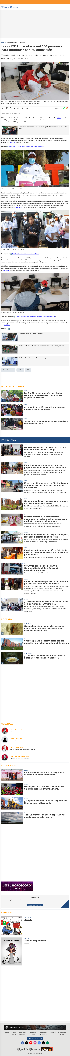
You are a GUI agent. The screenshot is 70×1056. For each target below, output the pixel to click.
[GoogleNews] (39, 1042)
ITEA (59, 118)
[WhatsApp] (11, 108)
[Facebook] (2, 108)
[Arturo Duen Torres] (4, 739)
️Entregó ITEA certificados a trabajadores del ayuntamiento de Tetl (35, 316)
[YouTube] (30, 1042)
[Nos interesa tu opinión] (35, 1027)
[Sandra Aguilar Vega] (4, 748)
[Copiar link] (22, 108)
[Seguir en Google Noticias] (67, 108)
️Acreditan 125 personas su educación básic (25, 254)
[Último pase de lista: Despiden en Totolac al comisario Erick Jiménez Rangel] (12, 452)
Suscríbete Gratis (35, 905)
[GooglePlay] (47, 1042)
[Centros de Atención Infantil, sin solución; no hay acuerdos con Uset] (12, 410)
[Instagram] (35, 1042)
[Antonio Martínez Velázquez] (4, 730)
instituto (7, 325)
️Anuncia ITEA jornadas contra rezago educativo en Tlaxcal (26, 146)
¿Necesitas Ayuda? (35, 1038)
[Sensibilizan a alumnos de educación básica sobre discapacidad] (12, 424)
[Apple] (43, 1042)
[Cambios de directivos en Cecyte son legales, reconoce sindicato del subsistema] (12, 538)
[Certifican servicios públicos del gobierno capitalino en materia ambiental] (12, 775)
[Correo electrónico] (18, 108)
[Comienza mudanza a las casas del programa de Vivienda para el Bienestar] (12, 504)
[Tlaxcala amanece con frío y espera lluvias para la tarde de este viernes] (12, 818)
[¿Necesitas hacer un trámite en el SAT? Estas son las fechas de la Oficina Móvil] (12, 606)
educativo (19, 207)
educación (12, 142)
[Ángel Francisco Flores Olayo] (4, 757)
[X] (6, 108)
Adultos (20, 370)
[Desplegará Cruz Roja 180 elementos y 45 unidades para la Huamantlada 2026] (12, 789)
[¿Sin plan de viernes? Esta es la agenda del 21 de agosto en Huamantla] (12, 803)
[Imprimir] (26, 108)
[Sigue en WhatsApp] (64, 108)
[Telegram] (14, 108)
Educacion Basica (8, 370)
